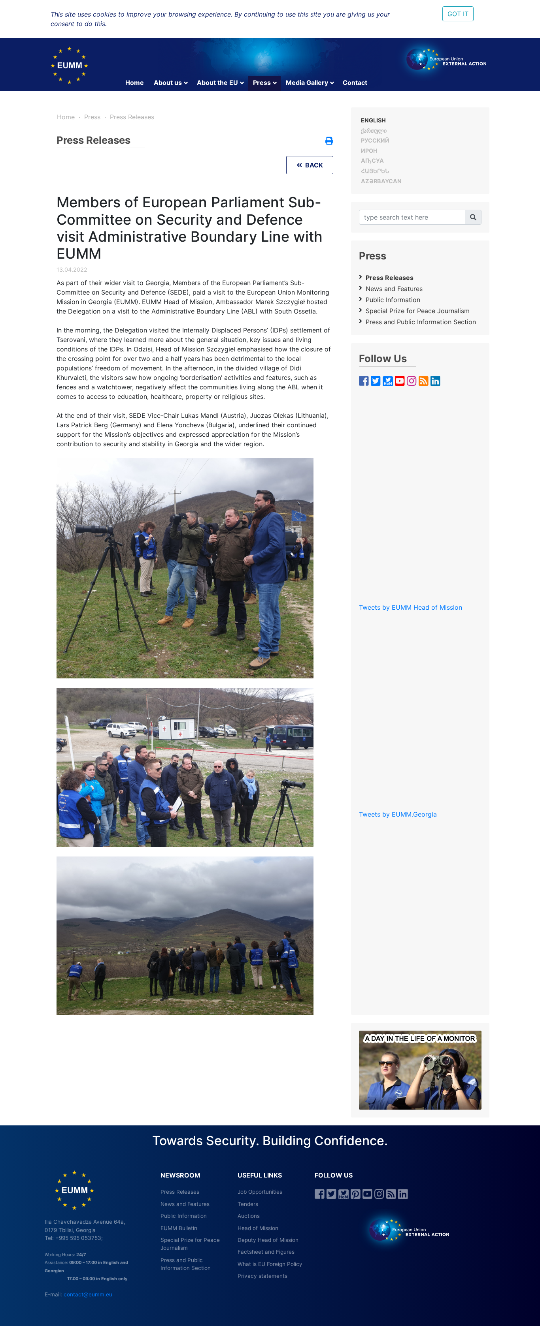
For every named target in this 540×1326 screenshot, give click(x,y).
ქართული (374, 130)
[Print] (329, 141)
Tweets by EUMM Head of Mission (410, 607)
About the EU (217, 82)
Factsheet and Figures (266, 1252)
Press (262, 82)
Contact (355, 82)
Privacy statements (262, 1276)
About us (168, 82)
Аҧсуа (372, 160)
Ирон (369, 150)
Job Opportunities (260, 1192)
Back (312, 165)
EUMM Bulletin (178, 1228)
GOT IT (457, 14)
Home (134, 82)
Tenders (248, 1204)
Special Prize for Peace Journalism (418, 311)
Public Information (393, 300)
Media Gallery (307, 82)
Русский (375, 140)
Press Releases (132, 117)
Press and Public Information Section (421, 322)
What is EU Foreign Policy (270, 1264)
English (373, 120)
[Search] (473, 217)
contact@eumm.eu (88, 1294)
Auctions (249, 1216)
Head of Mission (258, 1228)
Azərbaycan (381, 181)
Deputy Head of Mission (268, 1240)
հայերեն (375, 170)
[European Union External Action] (405, 1230)
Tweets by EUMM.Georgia (398, 814)
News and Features (394, 289)
